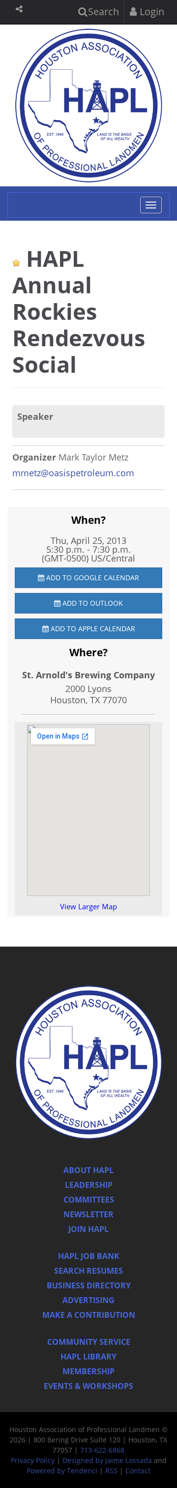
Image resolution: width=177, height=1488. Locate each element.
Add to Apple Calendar (92, 628)
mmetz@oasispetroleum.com (73, 473)
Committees (88, 1199)
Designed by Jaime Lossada (107, 1460)
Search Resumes (88, 1270)
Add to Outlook (91, 603)
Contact (137, 1470)
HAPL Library (88, 1356)
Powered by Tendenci (62, 1470)
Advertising (88, 1300)
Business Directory (89, 1285)
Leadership (89, 1185)
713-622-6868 (102, 1450)
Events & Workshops (88, 1386)
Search (102, 11)
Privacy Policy (33, 1460)
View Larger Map (88, 906)
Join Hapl (88, 1229)
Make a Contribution (88, 1314)
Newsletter (88, 1214)
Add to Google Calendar (91, 577)
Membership (88, 1371)
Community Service (88, 1341)
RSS (111, 1470)
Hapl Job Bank (88, 1256)
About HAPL (88, 1170)
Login (150, 11)
